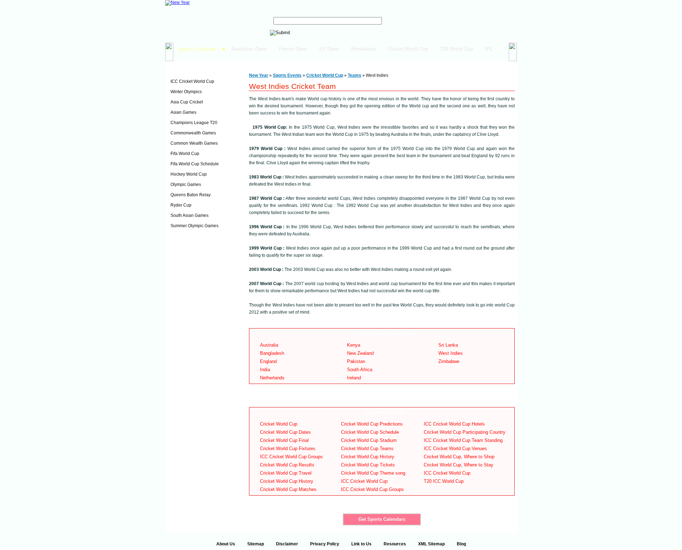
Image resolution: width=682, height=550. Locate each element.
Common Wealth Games (194, 143)
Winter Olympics (186, 91)
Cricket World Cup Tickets (368, 465)
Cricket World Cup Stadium (369, 440)
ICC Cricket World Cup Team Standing (463, 440)
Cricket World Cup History (286, 481)
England (268, 361)
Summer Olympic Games (194, 225)
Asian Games (183, 112)
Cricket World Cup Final (284, 440)
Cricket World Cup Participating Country (464, 432)
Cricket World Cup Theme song (373, 473)
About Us (225, 543)
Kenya (353, 345)
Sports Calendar (197, 49)
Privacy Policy (324, 543)
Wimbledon (363, 49)
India (265, 369)
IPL (489, 49)
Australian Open (249, 49)
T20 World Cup (456, 49)
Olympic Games (185, 184)
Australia (269, 345)
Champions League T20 (193, 122)
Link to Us (361, 543)
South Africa (359, 369)
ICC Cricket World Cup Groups (291, 456)
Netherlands (272, 377)
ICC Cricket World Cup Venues (455, 448)
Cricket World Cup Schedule (370, 432)
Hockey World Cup (188, 174)
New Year (258, 75)
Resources (395, 543)
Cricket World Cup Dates (285, 432)
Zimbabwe (448, 361)
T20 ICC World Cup (444, 481)
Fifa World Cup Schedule (194, 163)
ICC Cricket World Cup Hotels (454, 424)
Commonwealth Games (193, 132)
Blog (461, 543)
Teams (354, 75)
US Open (329, 49)
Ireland (354, 377)
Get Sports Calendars (381, 519)
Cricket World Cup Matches (288, 489)
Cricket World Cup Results (287, 465)
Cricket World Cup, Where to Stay (458, 465)
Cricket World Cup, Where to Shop (459, 456)
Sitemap (255, 543)
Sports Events (187, 70)
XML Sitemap (431, 543)
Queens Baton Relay (190, 194)
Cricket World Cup (408, 49)
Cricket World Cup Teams (367, 448)
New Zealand (360, 353)
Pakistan (356, 361)
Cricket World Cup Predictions (372, 424)
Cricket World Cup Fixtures (287, 448)
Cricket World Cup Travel (286, 473)
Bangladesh (272, 353)
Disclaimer (287, 543)
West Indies (450, 353)
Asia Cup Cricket (186, 102)
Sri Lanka (448, 345)
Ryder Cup (180, 205)
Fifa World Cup (184, 153)
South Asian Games (189, 215)
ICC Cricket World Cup (192, 81)
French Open (293, 49)
